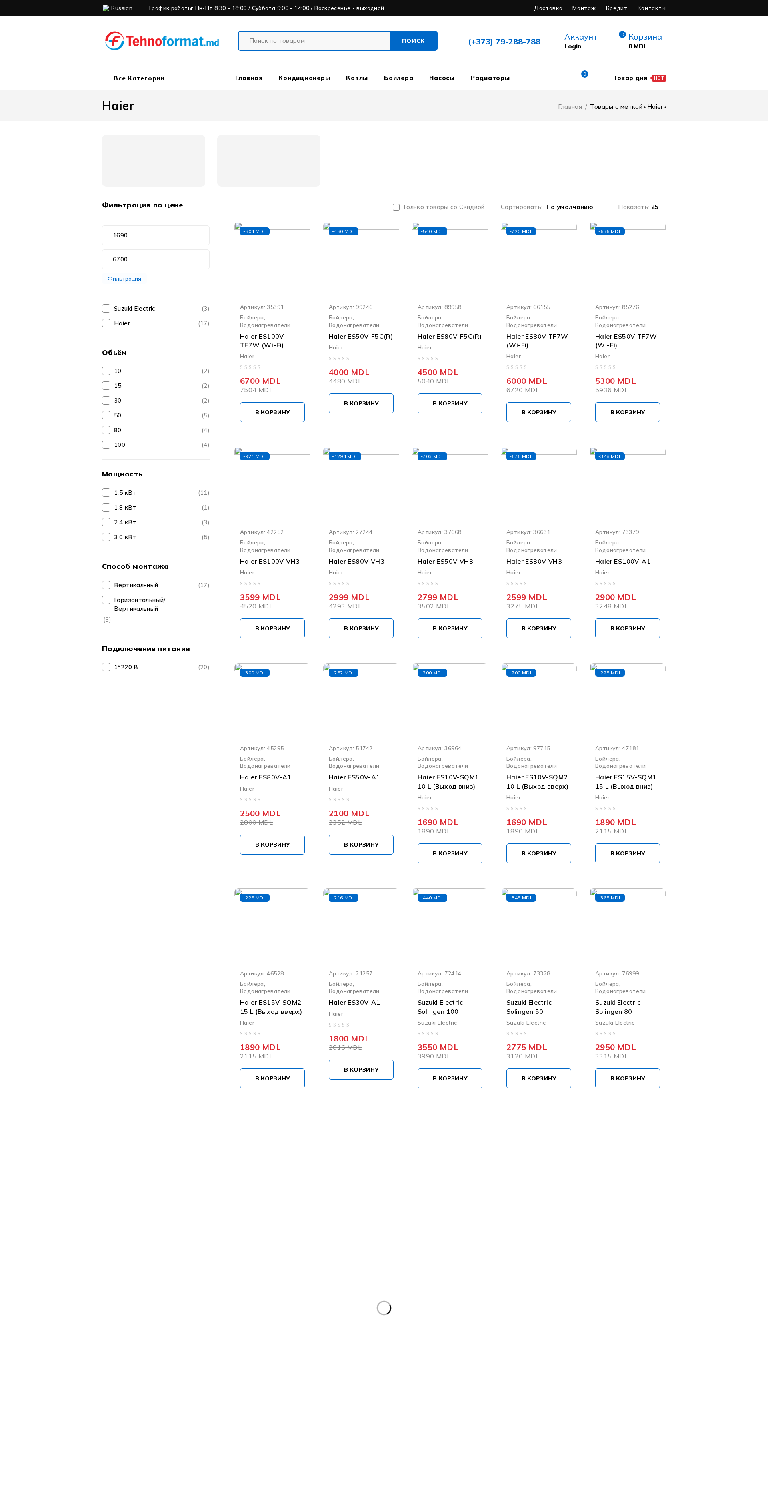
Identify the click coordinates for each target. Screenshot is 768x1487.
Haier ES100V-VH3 (270, 561)
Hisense (120, 1387)
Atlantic (254, 1338)
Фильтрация (124, 278)
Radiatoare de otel (432, 1387)
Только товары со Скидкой (443, 207)
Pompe (328, 1387)
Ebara (512, 1371)
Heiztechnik (620, 1371)
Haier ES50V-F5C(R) (361, 336)
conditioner (372, 1371)
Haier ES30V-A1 (354, 1002)
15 (118, 385)
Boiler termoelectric (613, 1338)
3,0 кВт (125, 537)
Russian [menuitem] (121, 7)
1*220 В (126, 667)
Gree (545, 1371)
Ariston (215, 1338)
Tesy (565, 1387)
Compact (261, 1371)
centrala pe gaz (131, 1371)
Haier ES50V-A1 (354, 777)
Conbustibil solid (315, 1371)
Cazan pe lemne (630, 1355)
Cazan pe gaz (569, 1355)
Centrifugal (187, 1371)
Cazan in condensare (434, 1355)
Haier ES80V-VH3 (356, 561)
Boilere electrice (489, 1338)
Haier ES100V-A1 (623, 561)
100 (119, 444)
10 (118, 371)
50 (118, 415)
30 (118, 400)
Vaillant (601, 1387)
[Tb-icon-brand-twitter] (146, 1271)
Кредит (617, 8)
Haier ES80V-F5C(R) (450, 336)
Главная (570, 106)
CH (226, 1371)
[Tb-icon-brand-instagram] (176, 1271)
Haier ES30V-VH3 (534, 561)
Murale (291, 1387)
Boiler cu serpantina (383, 1338)
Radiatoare (373, 1387)
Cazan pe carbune (506, 1355)
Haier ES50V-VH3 (445, 561)
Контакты (652, 8)
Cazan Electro (367, 1355)
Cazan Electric (309, 1355)
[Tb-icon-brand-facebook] (116, 1271)
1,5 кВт (125, 492)
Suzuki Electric (134, 308)
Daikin (476, 1371)
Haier (122, 323)
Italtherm (203, 1387)
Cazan (262, 1355)
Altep (178, 1338)
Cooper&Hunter (427, 1371)
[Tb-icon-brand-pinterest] (205, 1271)
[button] (272, 412)
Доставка (548, 8)
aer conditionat (130, 1338)
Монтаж (584, 8)
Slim (482, 1387)
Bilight (293, 1338)
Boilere (439, 1338)
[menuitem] (120, 8)
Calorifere (154, 1355)
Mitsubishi (248, 1387)
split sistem (524, 1387)
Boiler (328, 1338)
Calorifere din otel (210, 1355)
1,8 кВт (125, 507)
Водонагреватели (265, 324)
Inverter (161, 1387)
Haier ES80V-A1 (266, 777)
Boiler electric (549, 1338)
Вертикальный (136, 585)
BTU (116, 1355)
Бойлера (252, 317)
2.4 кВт (125, 522)
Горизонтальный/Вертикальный (140, 604)
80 (118, 430)
